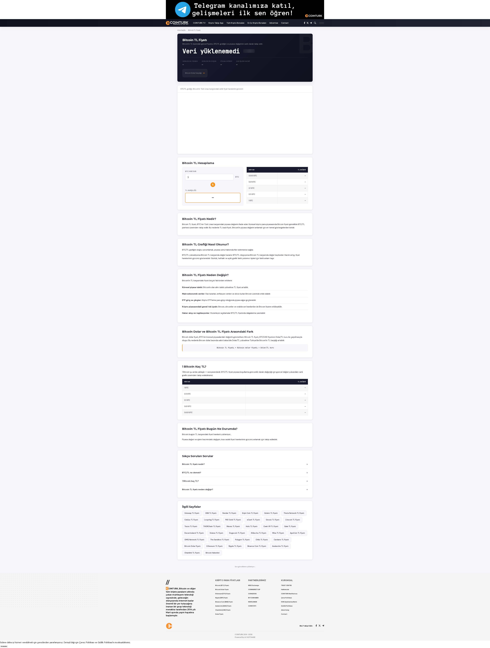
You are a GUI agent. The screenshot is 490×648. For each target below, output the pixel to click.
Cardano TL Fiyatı (281, 539)
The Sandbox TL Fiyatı (219, 539)
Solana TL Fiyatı (216, 533)
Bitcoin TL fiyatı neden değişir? (197, 489)
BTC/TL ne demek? (191, 472)
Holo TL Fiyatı (251, 526)
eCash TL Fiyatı (253, 520)
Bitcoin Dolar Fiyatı (192, 546)
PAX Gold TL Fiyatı (233, 520)
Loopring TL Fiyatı (211, 520)
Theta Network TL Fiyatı (294, 513)
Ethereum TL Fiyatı (215, 546)
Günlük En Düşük (209, 61)
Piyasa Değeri (226, 61)
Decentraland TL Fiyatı (194, 533)
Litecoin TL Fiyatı (292, 520)
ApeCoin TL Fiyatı (297, 533)
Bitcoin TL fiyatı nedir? (193, 464)
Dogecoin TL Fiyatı (237, 533)
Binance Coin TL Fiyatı (257, 546)
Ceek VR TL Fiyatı (271, 526)
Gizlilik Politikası (105, 642)
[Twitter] (307, 23)
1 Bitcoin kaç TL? (190, 481)
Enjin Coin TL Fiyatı (250, 513)
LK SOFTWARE (249, 637)
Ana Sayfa (181, 30)
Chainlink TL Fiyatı (192, 553)
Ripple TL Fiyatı (235, 546)
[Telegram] (311, 23)
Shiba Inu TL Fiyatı (258, 533)
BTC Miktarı (190, 171)
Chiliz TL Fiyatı (262, 539)
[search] (315, 23)
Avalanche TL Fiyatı (280, 546)
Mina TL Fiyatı (278, 533)
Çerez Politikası (86, 642)
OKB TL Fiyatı (210, 513)
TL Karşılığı (190, 190)
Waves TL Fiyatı (233, 526)
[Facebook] (304, 23)
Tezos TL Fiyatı (191, 526)
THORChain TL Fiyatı (211, 526)
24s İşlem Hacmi (243, 61)
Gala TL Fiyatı (290, 526)
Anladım (4, 646)
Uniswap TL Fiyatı (192, 513)
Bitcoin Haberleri (212, 553)
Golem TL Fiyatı (271, 513)
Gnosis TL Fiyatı (272, 520)
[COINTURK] (177, 23)
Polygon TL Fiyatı (242, 539)
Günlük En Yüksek (190, 61)
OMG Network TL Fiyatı (194, 539)
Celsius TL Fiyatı (191, 520)
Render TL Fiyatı (229, 513)
